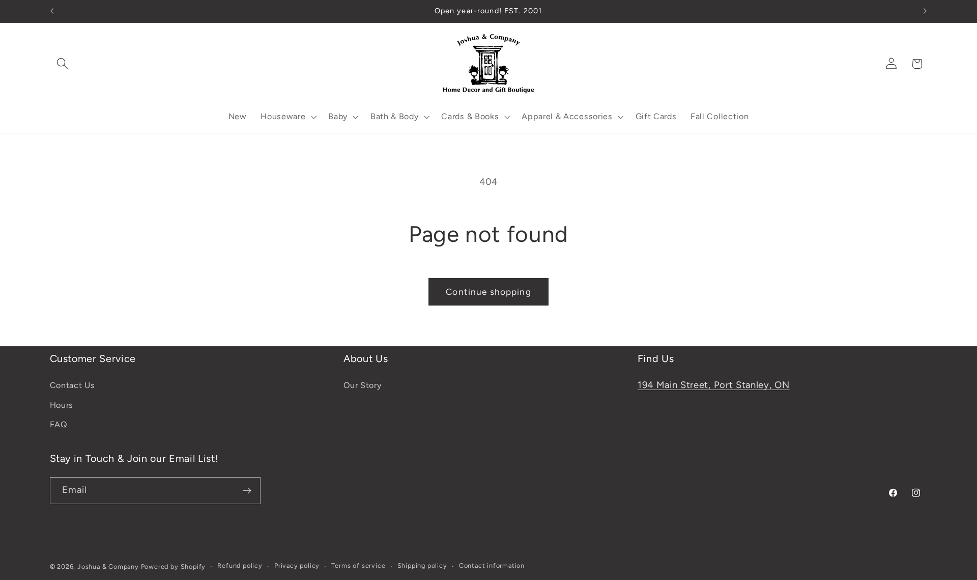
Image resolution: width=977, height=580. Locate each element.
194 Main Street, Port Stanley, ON (714, 385)
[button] (63, 64)
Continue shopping (488, 292)
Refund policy (239, 566)
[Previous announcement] (52, 11)
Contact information (492, 566)
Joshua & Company (108, 566)
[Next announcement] (925, 11)
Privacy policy (297, 566)
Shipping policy (422, 566)
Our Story (362, 385)
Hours (61, 405)
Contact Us (72, 385)
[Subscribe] (247, 491)
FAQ (59, 424)
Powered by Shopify (173, 566)
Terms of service (358, 566)
